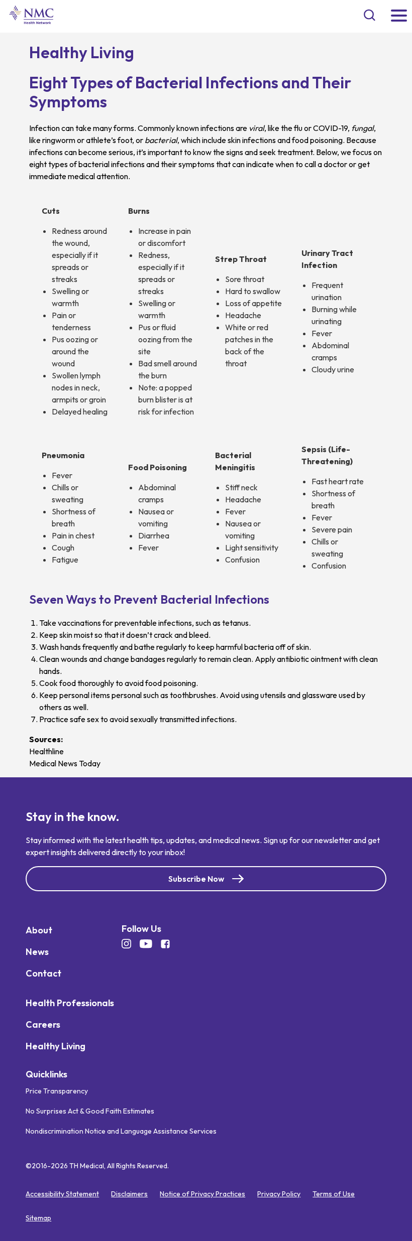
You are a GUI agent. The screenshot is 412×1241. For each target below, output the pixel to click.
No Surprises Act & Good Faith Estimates (90, 1111)
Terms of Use (334, 1193)
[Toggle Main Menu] (399, 16)
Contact (43, 973)
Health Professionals (70, 1002)
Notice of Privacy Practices (202, 1193)
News (37, 951)
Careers (43, 1024)
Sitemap (38, 1217)
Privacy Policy (278, 1193)
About (39, 929)
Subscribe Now (196, 878)
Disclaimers (129, 1193)
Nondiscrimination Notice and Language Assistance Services (121, 1131)
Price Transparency (57, 1090)
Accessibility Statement (62, 1193)
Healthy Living (55, 1045)
